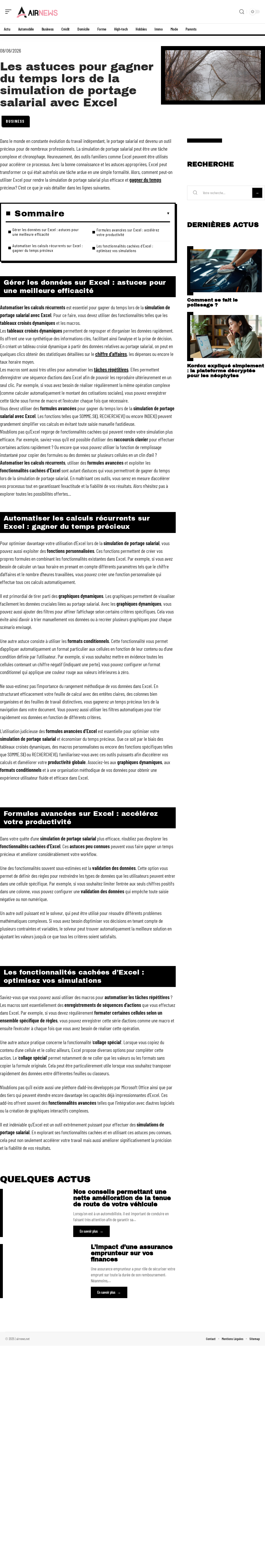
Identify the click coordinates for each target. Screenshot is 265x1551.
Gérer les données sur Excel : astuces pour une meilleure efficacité (45, 232)
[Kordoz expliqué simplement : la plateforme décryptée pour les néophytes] (226, 336)
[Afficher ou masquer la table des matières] (117, 213)
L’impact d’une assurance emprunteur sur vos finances (132, 1253)
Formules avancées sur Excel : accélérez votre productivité (128, 232)
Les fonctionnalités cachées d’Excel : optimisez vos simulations (125, 248)
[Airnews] (37, 11)
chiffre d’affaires (111, 354)
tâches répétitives (111, 369)
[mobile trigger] (9, 11)
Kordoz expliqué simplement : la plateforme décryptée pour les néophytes (225, 370)
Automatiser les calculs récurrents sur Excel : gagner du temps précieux (47, 248)
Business (15, 121)
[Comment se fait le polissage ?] (226, 270)
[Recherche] (241, 12)
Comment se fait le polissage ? (212, 302)
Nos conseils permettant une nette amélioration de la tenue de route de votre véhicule (122, 1198)
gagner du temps (145, 180)
